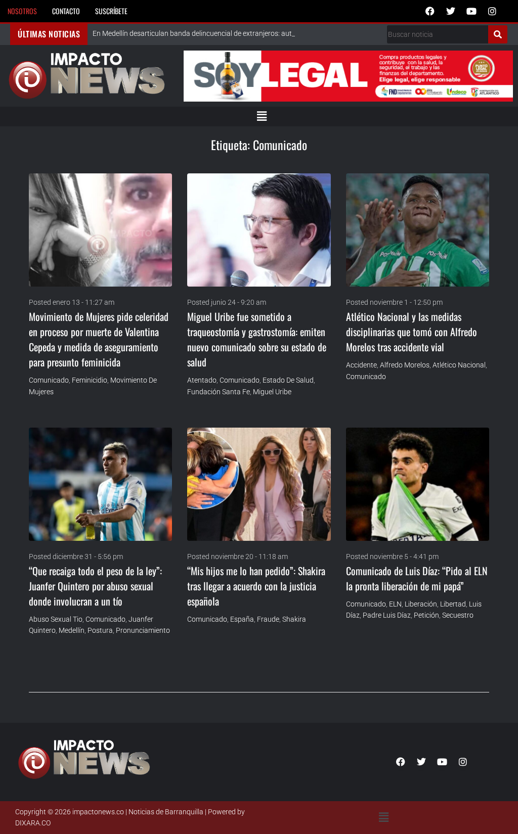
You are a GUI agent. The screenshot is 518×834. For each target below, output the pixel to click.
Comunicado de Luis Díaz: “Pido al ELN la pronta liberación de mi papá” (417, 578)
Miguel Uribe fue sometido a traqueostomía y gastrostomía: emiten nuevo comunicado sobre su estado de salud (256, 339)
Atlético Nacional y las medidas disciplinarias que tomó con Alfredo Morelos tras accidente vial (411, 331)
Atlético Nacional (459, 365)
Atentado (202, 380)
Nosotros (22, 11)
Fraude (268, 619)
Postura (100, 630)
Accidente (361, 365)
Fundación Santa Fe (218, 392)
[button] (261, 116)
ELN (395, 604)
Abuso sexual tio (55, 619)
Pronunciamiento (143, 630)
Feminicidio (89, 380)
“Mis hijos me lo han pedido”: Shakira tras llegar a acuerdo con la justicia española (256, 586)
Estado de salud (288, 380)
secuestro (457, 615)
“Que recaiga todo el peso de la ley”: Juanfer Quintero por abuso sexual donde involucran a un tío (95, 586)
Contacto (66, 11)
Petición (426, 615)
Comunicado (49, 380)
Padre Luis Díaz (387, 615)
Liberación (421, 604)
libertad (453, 604)
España (242, 619)
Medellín (71, 630)
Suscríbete (111, 11)
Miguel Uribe (272, 392)
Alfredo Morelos (404, 365)
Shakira (294, 619)
